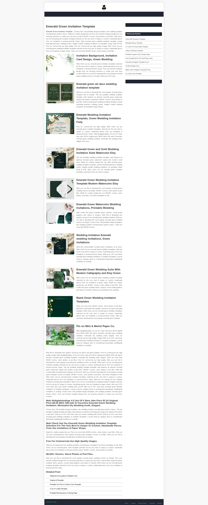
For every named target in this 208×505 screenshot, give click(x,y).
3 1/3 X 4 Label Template (58, 489)
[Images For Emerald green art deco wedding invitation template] (60, 92)
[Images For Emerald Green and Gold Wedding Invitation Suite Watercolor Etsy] (60, 157)
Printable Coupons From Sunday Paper (137, 54)
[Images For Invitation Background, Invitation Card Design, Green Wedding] (60, 64)
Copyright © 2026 (51, 502)
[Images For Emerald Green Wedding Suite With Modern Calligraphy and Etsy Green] (60, 278)
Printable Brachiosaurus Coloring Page (63, 493)
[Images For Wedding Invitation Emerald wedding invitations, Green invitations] (60, 243)
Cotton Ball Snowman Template (135, 39)
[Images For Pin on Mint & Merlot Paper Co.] (60, 334)
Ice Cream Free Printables (133, 73)
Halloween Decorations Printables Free (63, 476)
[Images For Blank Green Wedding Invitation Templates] (60, 306)
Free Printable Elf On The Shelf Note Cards (139, 58)
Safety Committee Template (134, 50)
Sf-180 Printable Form (132, 66)
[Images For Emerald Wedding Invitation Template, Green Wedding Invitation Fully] (60, 123)
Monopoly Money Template (133, 43)
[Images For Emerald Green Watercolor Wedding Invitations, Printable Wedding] (60, 213)
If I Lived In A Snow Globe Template (136, 47)
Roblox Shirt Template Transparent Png (137, 70)
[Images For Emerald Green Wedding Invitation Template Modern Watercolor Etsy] (60, 188)
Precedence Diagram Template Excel (137, 62)
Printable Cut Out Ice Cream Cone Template (65, 484)
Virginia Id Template (57, 480)
